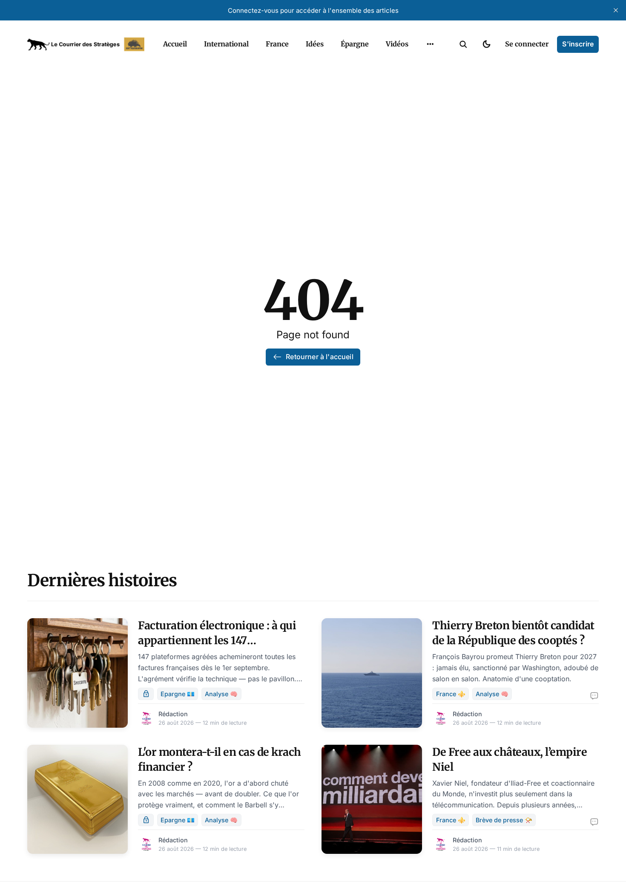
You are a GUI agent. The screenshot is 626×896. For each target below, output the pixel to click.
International (226, 44)
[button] (463, 44)
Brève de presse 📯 (504, 820)
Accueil (175, 44)
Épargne (355, 44)
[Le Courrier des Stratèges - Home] (85, 44)
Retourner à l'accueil (319, 356)
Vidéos (397, 44)
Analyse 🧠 (221, 693)
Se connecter (526, 44)
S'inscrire (578, 44)
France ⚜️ (450, 693)
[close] (616, 10)
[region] (430, 44)
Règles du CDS (430, 64)
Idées (315, 44)
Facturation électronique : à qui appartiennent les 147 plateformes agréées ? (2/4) (217, 640)
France (277, 44)
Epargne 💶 (178, 693)
